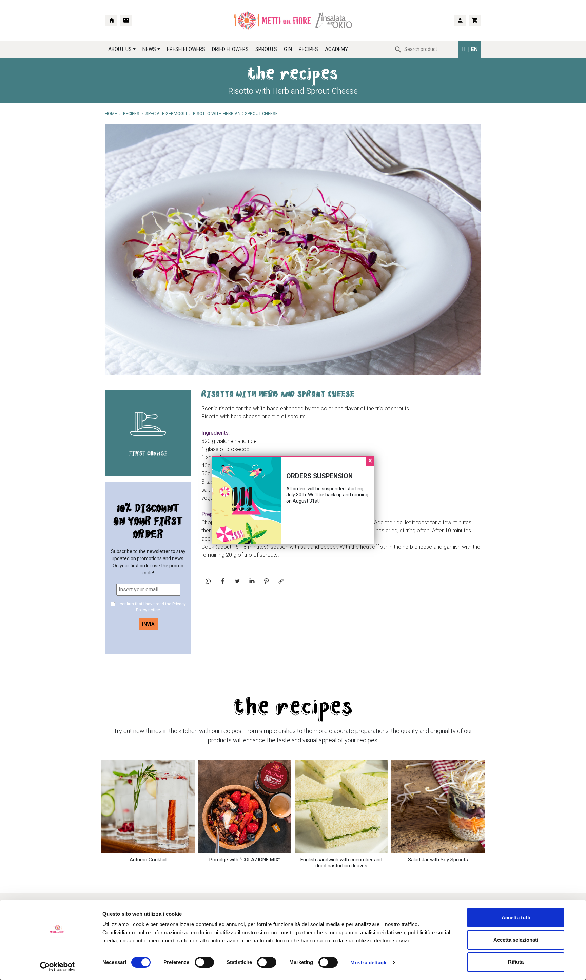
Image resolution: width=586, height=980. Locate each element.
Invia (148, 624)
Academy (336, 49)
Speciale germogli (166, 113)
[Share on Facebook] (222, 581)
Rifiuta (516, 962)
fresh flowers (186, 49)
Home (111, 113)
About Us (120, 49)
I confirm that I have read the (151, 607)
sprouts (266, 49)
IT (464, 49)
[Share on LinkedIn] (251, 581)
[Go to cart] (475, 20)
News (149, 49)
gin (288, 49)
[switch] (197, 962)
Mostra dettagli (368, 962)
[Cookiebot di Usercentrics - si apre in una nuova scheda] (57, 967)
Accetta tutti (516, 917)
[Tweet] (237, 581)
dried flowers (230, 49)
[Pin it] (266, 581)
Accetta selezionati (515, 940)
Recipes (308, 49)
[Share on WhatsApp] (208, 581)
